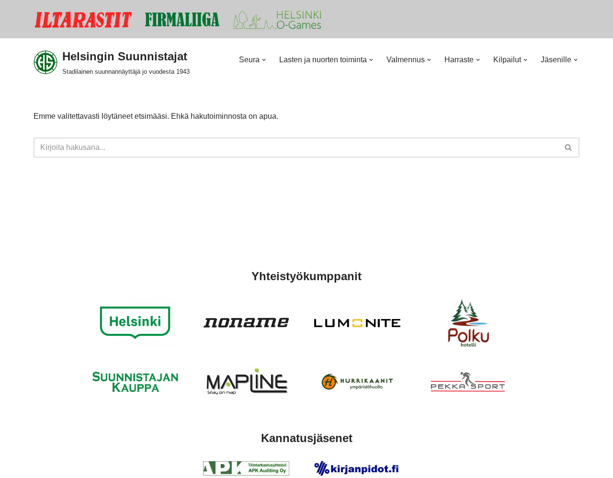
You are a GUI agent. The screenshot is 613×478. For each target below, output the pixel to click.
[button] (264, 60)
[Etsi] (568, 147)
